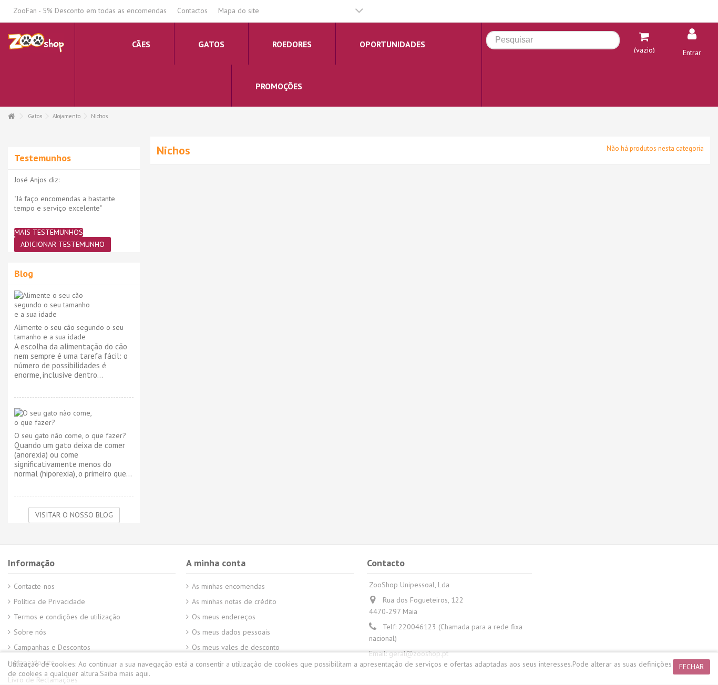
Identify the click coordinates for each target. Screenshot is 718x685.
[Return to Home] (11, 116)
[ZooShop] (36, 42)
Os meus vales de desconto (236, 647)
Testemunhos (42, 158)
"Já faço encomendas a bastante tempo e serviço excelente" (64, 203)
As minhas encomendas (228, 586)
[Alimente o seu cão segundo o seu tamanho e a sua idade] (74, 304)
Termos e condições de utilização (67, 616)
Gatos (35, 116)
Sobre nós (30, 632)
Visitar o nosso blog (74, 515)
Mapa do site (238, 10)
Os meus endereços (223, 616)
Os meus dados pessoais (231, 632)
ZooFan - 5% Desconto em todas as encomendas (90, 10)
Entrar (692, 52)
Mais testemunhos (48, 232)
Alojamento (66, 116)
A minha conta (215, 563)
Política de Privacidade (49, 601)
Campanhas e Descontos (52, 647)
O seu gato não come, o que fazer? (70, 435)
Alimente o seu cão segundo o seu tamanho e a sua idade (69, 332)
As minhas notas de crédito (234, 601)
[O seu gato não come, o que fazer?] (74, 417)
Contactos (192, 10)
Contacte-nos (34, 586)
